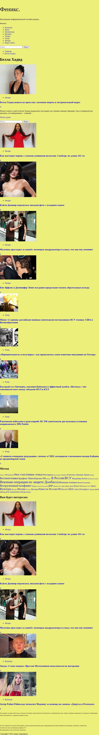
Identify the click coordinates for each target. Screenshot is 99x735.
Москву (28, 489)
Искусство (78, 486)
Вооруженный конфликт (15, 485)
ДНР (50, 485)
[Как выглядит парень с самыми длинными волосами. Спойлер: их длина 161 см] (18, 147)
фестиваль (27, 492)
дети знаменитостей (14, 492)
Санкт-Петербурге (81, 489)
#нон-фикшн (57, 475)
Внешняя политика (93, 478)
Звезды (8, 41)
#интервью (48, 474)
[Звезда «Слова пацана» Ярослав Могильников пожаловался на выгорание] (18, 657)
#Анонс (2, 475)
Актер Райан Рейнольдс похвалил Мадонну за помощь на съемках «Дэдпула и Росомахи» (47, 704)
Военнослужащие (83, 483)
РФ (59, 489)
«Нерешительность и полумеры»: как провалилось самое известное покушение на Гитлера (47, 354)
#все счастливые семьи (28, 474)
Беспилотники (9, 478)
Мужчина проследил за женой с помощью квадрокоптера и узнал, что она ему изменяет (46, 249)
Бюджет (48, 478)
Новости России (48, 489)
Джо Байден (65, 486)
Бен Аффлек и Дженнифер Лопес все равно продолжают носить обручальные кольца (44, 287)
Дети (60, 486)
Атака (92, 475)
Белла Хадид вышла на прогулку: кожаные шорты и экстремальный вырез (40, 102)
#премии (64, 475)
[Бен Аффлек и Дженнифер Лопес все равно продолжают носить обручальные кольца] (18, 279)
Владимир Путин (79, 478)
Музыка (8, 34)
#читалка (71, 474)
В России (57, 478)
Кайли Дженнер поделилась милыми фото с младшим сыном (32, 205)
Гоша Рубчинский (42, 486)
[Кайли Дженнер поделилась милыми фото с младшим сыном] (18, 196)
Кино (7, 30)
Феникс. (10, 9)
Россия (64, 489)
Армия (86, 475)
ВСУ (68, 478)
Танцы (7, 36)
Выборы (34, 486)
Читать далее (5, 117)
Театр (7, 38)
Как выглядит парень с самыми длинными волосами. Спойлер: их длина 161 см (42, 155)
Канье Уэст (87, 486)
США (70, 489)
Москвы (34, 489)
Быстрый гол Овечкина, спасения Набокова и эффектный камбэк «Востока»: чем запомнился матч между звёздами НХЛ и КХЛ (43, 388)
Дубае (71, 486)
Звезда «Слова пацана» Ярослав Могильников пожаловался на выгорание (39, 666)
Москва (14, 489)
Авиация (79, 475)
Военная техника (68, 482)
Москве (21, 489)
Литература (9, 32)
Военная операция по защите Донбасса (29, 482)
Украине (91, 489)
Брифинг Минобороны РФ (32, 478)
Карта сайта (10, 43)
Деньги (55, 486)
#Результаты (9, 475)
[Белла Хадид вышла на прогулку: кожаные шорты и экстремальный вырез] (18, 93)
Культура (8, 27)
